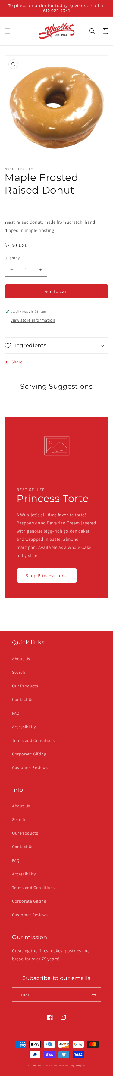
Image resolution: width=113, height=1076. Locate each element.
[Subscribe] (94, 994)
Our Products (25, 686)
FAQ (16, 713)
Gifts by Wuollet (48, 1065)
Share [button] (17, 362)
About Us (21, 658)
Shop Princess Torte (47, 575)
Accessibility (24, 726)
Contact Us (22, 699)
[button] (7, 31)
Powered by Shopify (72, 1065)
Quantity (12, 257)
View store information (33, 320)
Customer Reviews (30, 767)
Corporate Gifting (29, 754)
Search (18, 672)
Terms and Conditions (33, 740)
